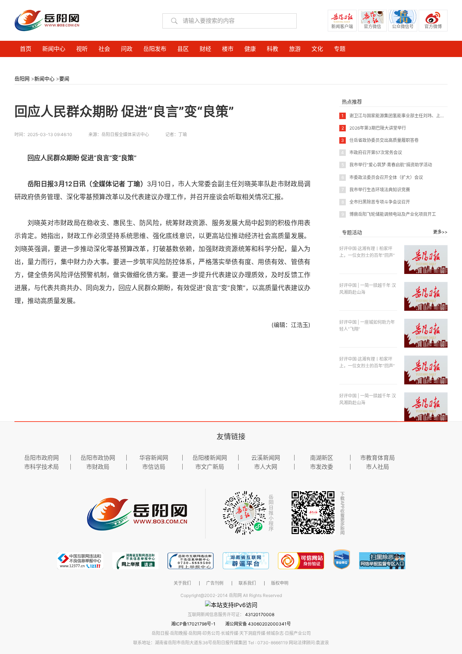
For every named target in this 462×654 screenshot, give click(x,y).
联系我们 (247, 583)
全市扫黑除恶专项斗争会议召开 (375, 202)
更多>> (440, 232)
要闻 (64, 78)
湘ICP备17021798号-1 (194, 624)
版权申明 (279, 583)
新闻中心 (44, 78)
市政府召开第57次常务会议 (371, 152)
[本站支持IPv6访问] (231, 604)
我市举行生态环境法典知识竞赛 (375, 189)
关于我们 (182, 583)
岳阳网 (22, 78)
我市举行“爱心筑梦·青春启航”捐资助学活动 (386, 164)
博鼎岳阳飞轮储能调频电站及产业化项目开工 (388, 214)
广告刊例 (214, 583)
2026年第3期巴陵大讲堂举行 (373, 128)
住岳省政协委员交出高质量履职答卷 (380, 140)
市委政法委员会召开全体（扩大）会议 (382, 177)
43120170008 (259, 614)
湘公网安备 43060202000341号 (258, 624)
